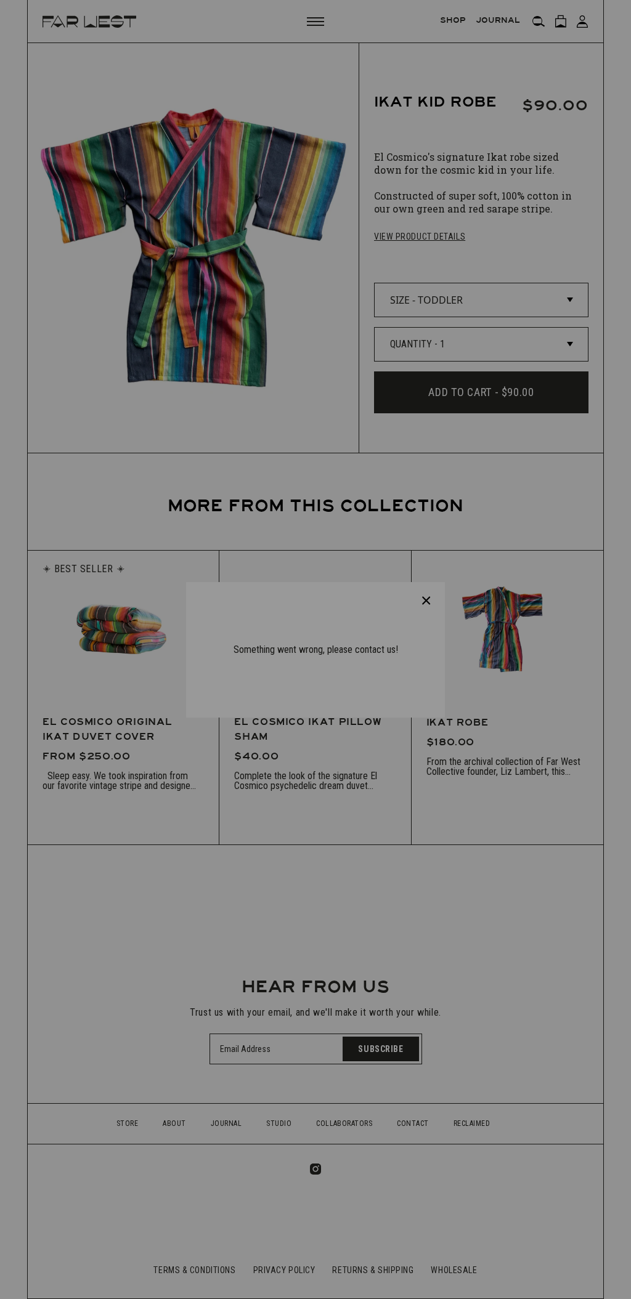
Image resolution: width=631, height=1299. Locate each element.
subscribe (306, 692)
